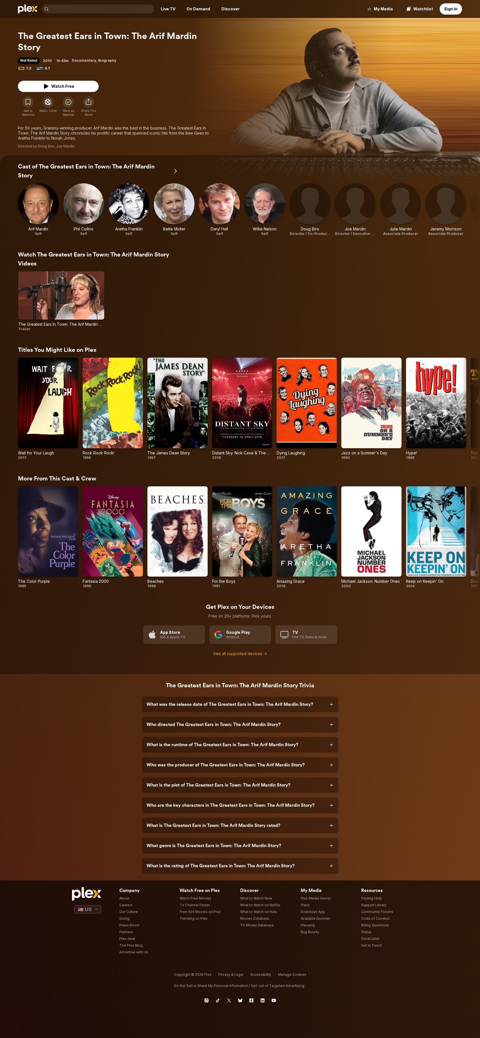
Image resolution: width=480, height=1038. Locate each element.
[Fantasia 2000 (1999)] (113, 537)
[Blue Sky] (240, 1000)
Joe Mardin (65, 146)
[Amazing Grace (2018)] (307, 537)
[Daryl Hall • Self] (219, 209)
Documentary (84, 60)
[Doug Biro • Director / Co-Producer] (310, 209)
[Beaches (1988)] (177, 537)
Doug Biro (46, 146)
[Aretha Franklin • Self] (128, 209)
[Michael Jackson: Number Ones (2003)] (371, 537)
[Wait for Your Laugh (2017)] (48, 409)
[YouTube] (273, 1000)
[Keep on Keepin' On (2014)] (436, 537)
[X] (229, 1000)
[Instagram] (206, 1000)
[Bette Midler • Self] (174, 209)
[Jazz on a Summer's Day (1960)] (371, 409)
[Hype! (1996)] (436, 409)
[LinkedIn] (262, 1000)
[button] (88, 106)
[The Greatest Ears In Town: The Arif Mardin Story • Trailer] (61, 301)
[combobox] (102, 8)
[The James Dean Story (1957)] (177, 409)
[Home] (28, 9)
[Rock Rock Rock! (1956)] (113, 409)
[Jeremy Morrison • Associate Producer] (445, 209)
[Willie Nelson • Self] (264, 209)
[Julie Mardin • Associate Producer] (400, 209)
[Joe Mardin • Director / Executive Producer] (355, 209)
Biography (107, 60)
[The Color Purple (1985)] (48, 537)
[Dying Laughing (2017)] (307, 409)
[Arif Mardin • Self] (38, 209)
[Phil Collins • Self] (83, 209)
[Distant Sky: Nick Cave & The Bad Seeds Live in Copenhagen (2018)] (242, 409)
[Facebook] (251, 1000)
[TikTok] (217, 1000)
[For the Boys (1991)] (242, 537)
